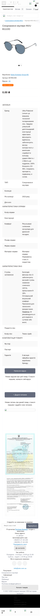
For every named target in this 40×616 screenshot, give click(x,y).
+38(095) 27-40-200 (21, 542)
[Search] (4, 16)
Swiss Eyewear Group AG (20, 75)
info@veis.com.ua (20, 568)
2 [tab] (21, 65)
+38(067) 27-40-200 (21, 540)
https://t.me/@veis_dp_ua (19, 563)
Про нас (5, 577)
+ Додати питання (20, 395)
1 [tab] (19, 65)
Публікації (5, 579)
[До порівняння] (30, 611)
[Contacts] (30, 3)
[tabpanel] (20, 47)
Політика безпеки (21, 529)
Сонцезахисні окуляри (10, 573)
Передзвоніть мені (20, 544)
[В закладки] (14, 611)
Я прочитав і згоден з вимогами (20, 530)
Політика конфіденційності (11, 584)
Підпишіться (32, 526)
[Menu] (4, 3)
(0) (10, 81)
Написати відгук (20, 371)
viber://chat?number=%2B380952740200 (25, 563)
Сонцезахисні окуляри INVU (14, 20)
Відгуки (4, 581)
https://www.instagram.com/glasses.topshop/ (14, 563)
